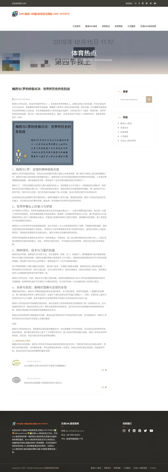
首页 (58, 60)
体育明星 (119, 26)
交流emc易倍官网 (148, 26)
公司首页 (76, 26)
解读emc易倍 (91, 26)
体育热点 (106, 26)
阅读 (103, 370)
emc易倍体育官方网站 (50, 468)
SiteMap (153, 468)
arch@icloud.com (76, 431)
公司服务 (131, 26)
